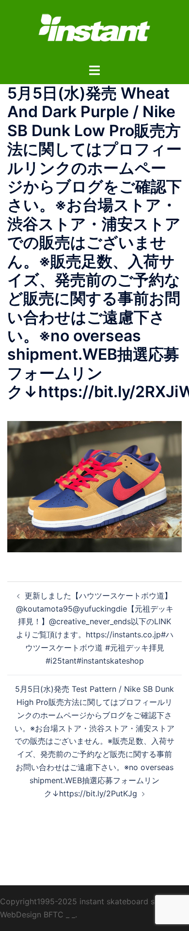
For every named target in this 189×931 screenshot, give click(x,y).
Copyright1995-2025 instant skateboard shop (84, 901)
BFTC (53, 914)
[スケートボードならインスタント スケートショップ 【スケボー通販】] (94, 30)
